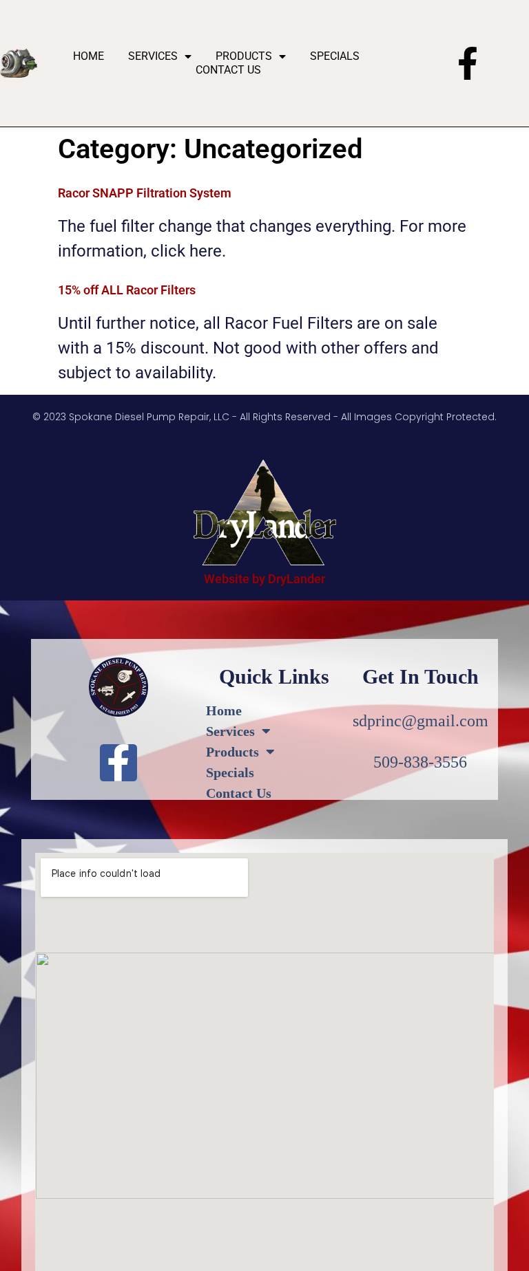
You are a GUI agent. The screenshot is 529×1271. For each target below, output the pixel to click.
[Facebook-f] (467, 63)
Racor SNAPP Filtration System (144, 193)
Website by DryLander (264, 579)
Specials (335, 56)
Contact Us (228, 69)
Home (88, 56)
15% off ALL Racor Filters (127, 290)
